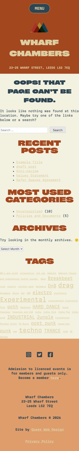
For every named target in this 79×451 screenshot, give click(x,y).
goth (12, 306)
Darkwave (41, 286)
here (55, 377)
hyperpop (5, 312)
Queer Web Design (47, 429)
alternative (27, 273)
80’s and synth (9, 273)
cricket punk (26, 286)
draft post (26, 166)
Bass (43, 279)
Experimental (23, 299)
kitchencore (62, 317)
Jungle (45, 316)
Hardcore (25, 307)
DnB (52, 285)
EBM (28, 293)
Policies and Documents (38, 215)
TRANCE (52, 330)
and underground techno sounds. (19, 279)
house (65, 307)
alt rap (40, 273)
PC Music (24, 324)
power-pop (63, 324)
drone (15, 293)
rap (15, 331)
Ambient (51, 273)
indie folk (49, 312)
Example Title (29, 162)
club (2, 286)
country (11, 286)
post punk (43, 323)
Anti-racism (27, 171)
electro (42, 292)
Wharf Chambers (39, 48)
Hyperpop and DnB (22, 312)
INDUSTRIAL (21, 316)
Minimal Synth (8, 324)
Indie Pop (64, 312)
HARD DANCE (46, 306)
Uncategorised (29, 211)
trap (65, 331)
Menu (39, 8)
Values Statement (32, 175)
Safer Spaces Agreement (38, 180)
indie (38, 312)
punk (5, 330)
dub (23, 293)
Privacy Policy (39, 441)
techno (30, 330)
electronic (60, 293)
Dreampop (5, 293)
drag (66, 285)
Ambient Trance (67, 273)
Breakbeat (60, 278)
